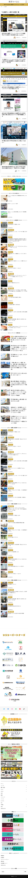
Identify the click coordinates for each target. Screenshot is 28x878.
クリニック (3, 797)
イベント (2, 798)
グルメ (2, 789)
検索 (25, 871)
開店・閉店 (3, 787)
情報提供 (2, 855)
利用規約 (2, 857)
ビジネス (2, 800)
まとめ (2, 791)
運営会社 (2, 861)
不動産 (2, 804)
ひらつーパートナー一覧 (5, 726)
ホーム (2, 783)
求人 (2, 802)
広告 (2, 806)
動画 (2, 795)
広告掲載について (4, 863)
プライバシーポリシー (5, 859)
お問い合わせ (3, 808)
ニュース (2, 785)
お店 (2, 793)
